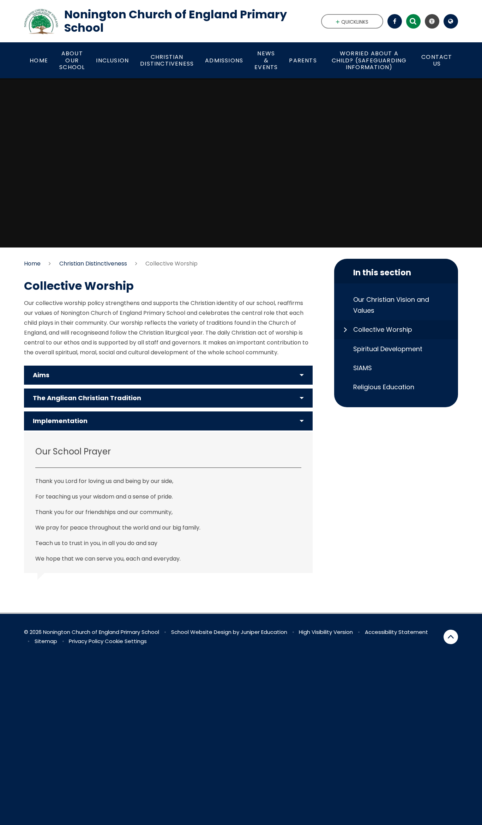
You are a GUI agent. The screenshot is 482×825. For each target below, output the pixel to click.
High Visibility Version (326, 632)
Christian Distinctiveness (93, 263)
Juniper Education (264, 632)
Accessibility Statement (396, 632)
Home (32, 263)
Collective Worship (171, 263)
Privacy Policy (86, 641)
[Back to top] (451, 637)
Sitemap (46, 641)
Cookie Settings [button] (126, 641)
